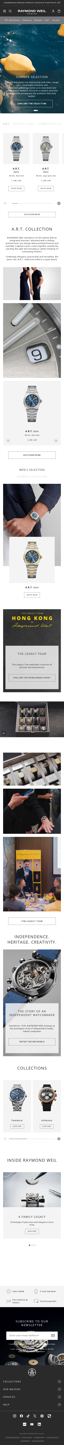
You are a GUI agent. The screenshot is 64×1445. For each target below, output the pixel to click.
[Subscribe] (53, 1335)
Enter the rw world (32, 1042)
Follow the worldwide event (32, 678)
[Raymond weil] (32, 1375)
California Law (52, 1437)
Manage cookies (38, 1441)
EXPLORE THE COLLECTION (32, 104)
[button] (59, 11)
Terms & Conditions (13, 1437)
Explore (17, 1126)
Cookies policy (39, 1437)
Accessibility (25, 1441)
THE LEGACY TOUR (32, 921)
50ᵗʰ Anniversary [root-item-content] (12, 20)
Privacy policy (27, 1437)
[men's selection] (32, 525)
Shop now (16, 188)
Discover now (32, 214)
